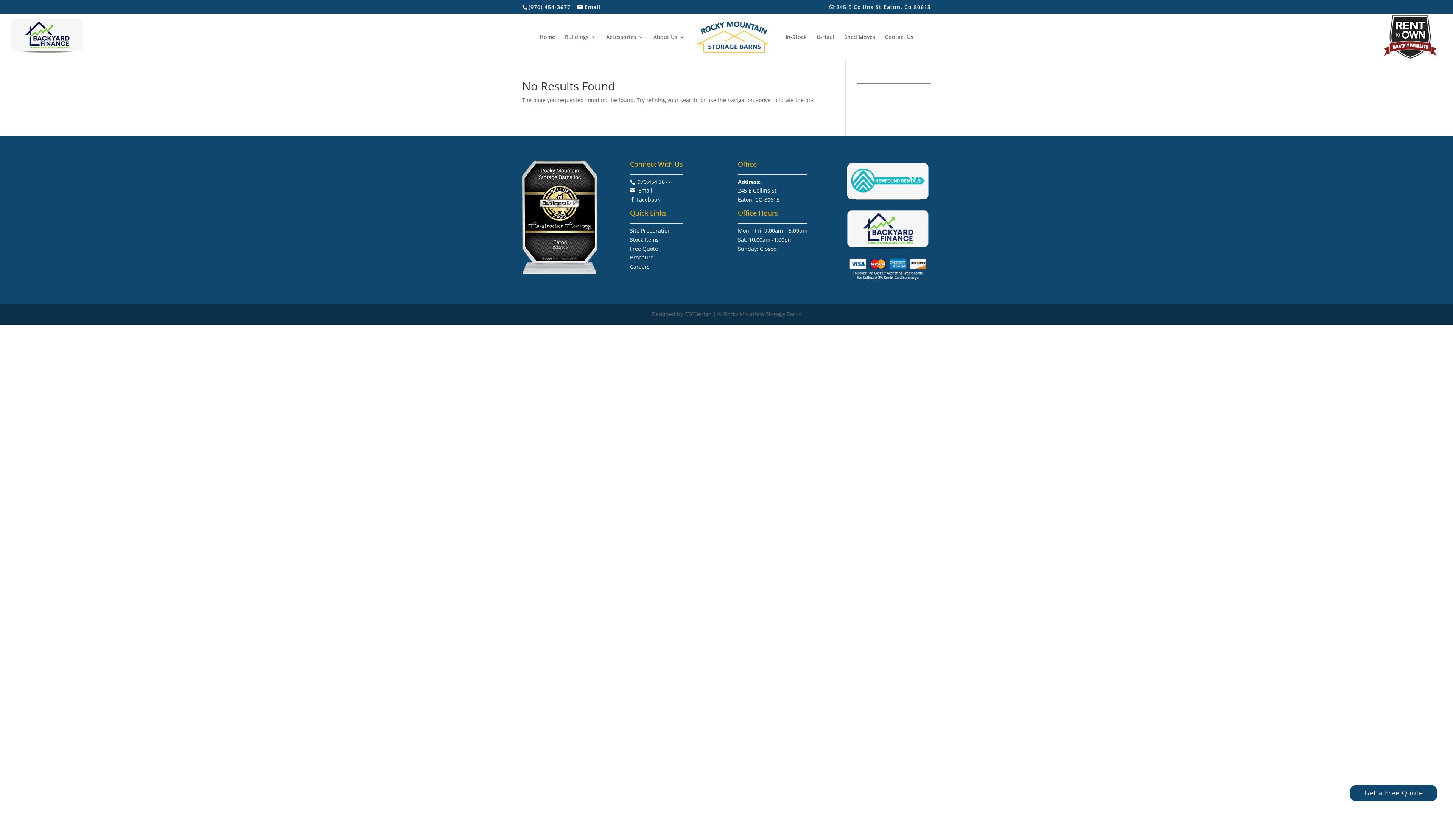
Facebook (648, 199)
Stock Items (644, 239)
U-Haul (825, 37)
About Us (665, 37)
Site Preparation (650, 230)
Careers (640, 266)
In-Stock (796, 37)
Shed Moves (859, 37)
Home (547, 37)
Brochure (641, 257)
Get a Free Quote (1393, 792)
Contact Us (899, 37)
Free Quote (644, 248)
